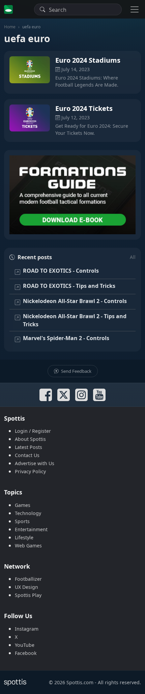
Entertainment (31, 529)
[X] (63, 395)
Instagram (26, 629)
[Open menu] (134, 9)
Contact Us (27, 455)
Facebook (26, 653)
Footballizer (28, 579)
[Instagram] (81, 395)
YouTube (24, 645)
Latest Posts (28, 447)
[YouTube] (99, 395)
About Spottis (30, 439)
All (133, 257)
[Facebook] (45, 395)
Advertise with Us (34, 463)
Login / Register (33, 431)
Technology (28, 513)
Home (10, 27)
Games (22, 505)
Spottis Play (28, 595)
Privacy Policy (30, 471)
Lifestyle (24, 537)
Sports (22, 521)
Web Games (28, 545)
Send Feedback (75, 371)
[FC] (72, 194)
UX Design (26, 587)
